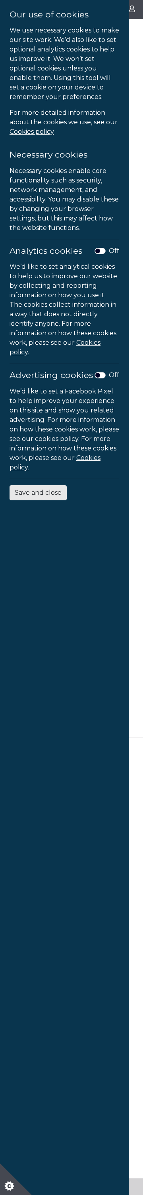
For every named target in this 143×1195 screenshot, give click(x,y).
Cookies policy (32, 131)
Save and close (38, 492)
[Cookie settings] (16, 1179)
